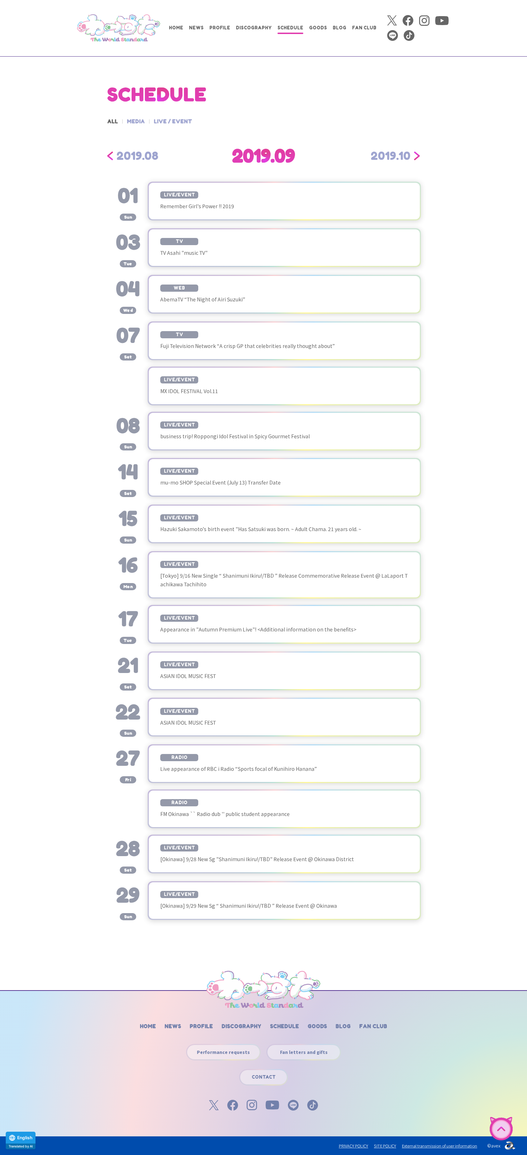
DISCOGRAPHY (254, 27)
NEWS (196, 27)
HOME (176, 27)
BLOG (339, 27)
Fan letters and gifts (304, 1052)
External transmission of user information (439, 1146)
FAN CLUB (364, 27)
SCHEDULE (290, 27)
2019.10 (390, 156)
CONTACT (264, 1077)
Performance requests (223, 1052)
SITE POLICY (385, 1146)
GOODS (318, 27)
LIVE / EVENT (173, 121)
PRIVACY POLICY (353, 1146)
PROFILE (219, 27)
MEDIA (136, 121)
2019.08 (137, 156)
